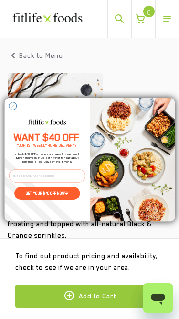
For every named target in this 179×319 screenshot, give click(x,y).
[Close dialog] (12, 106)
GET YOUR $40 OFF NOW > (47, 193)
